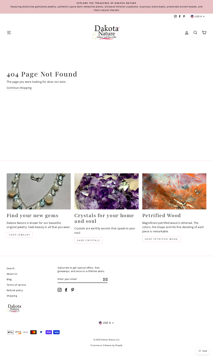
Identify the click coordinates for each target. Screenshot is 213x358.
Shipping (12, 295)
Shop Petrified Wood (161, 239)
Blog (9, 279)
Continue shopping (19, 88)
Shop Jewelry (19, 234)
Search (11, 268)
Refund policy (15, 290)
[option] (106, 7)
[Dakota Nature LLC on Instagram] (60, 290)
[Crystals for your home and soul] (106, 191)
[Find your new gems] (39, 191)
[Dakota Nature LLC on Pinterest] (73, 290)
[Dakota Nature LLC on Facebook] (66, 290)
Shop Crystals (88, 240)
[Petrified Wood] (174, 191)
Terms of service (16, 284)
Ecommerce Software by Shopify (106, 345)
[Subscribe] (105, 279)
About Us (12, 273)
